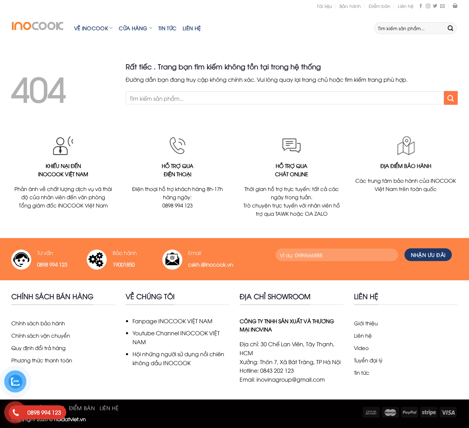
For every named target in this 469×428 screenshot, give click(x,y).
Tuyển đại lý (368, 360)
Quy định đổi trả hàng (38, 347)
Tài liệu (324, 6)
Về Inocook (91, 28)
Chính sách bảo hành (38, 322)
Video (361, 347)
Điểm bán (379, 6)
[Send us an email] (442, 6)
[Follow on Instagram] (428, 6)
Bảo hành (350, 6)
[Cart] (455, 5)
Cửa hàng (133, 28)
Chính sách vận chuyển (40, 335)
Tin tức (167, 28)
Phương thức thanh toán (41, 360)
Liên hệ (405, 6)
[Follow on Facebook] (421, 6)
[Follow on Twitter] (435, 6)
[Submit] (450, 28)
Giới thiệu (366, 322)
